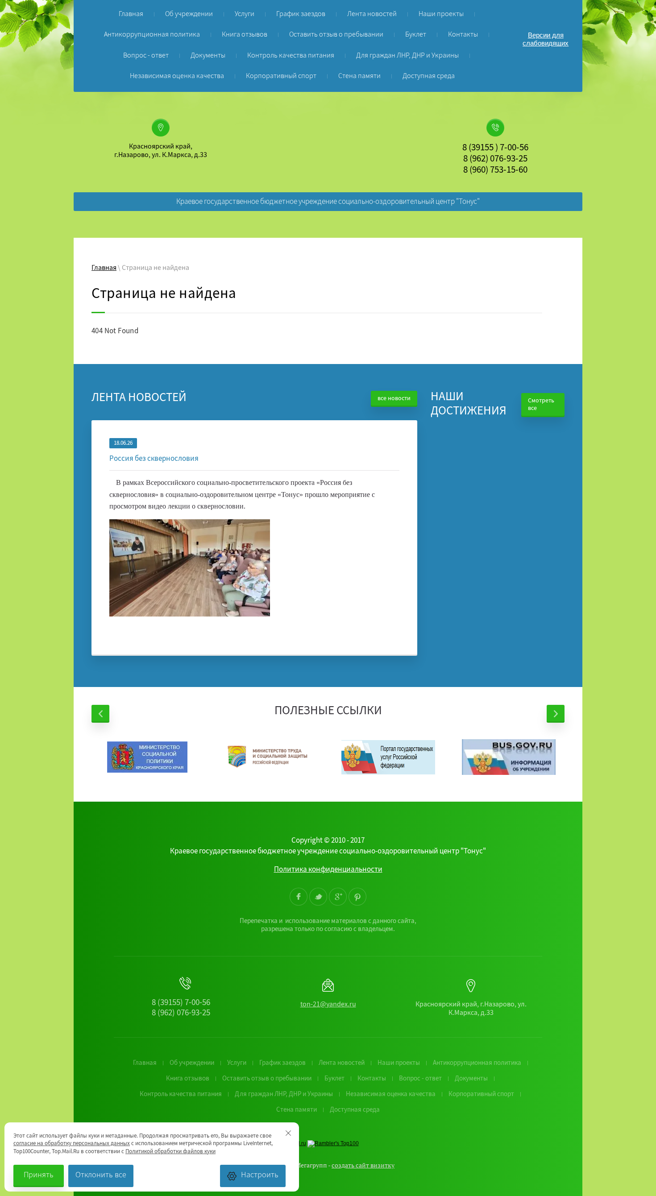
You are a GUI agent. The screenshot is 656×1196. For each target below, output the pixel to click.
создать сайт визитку (363, 1165)
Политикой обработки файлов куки (170, 1151)
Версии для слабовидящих (546, 39)
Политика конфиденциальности (328, 870)
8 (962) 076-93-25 (495, 160)
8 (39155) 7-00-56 (181, 1003)
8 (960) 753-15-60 (495, 171)
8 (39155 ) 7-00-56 (495, 148)
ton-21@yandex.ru (328, 1005)
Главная (103, 268)
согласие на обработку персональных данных (71, 1143)
